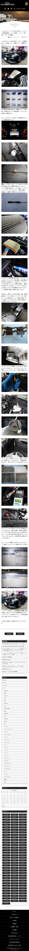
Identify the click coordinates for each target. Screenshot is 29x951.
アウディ (6, 726)
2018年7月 (6, 875)
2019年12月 (14, 865)
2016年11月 (6, 890)
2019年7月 (6, 870)
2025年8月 (6, 824)
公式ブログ (14, 914)
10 (3, 798)
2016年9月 (23, 890)
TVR (5, 716)
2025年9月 (23, 822)
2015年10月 (6, 900)
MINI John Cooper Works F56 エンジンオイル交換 (12, 666)
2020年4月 (6, 862)
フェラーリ (6, 747)
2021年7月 (6, 850)
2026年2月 (6, 819)
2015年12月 (14, 898)
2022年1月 (6, 845)
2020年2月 (23, 862)
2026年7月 (15, 814)
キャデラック (7, 739)
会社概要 (14, 930)
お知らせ (11, 37)
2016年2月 (23, 895)
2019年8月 (23, 867)
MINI (5, 711)
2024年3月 (6, 832)
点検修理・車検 (14, 926)
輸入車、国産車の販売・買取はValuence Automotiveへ (8, 4)
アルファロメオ (7, 734)
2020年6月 (15, 860)
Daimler (5, 695)
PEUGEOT (6, 713)
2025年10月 (14, 822)
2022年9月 (15, 837)
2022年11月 (23, 834)
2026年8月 (6, 814)
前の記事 (9, 633)
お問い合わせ (14, 933)
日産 (5, 782)
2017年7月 (15, 883)
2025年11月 (6, 822)
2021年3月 (15, 852)
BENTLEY (6, 690)
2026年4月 (15, 817)
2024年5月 (15, 829)
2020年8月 (23, 857)
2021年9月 (15, 847)
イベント (6, 737)
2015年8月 (23, 900)
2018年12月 (14, 873)
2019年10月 (6, 867)
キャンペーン (5, 685)
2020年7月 (6, 860)
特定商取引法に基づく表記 (14, 945)
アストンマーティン (8, 729)
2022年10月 (6, 837)
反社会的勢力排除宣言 (14, 942)
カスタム (4, 682)
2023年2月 (6, 834)
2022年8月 (23, 837)
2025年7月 (15, 824)
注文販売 (14, 920)
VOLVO (5, 721)
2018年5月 (15, 875)
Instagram (5, 9)
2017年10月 (14, 880)
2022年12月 (14, 834)
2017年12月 (23, 878)
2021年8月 (23, 847)
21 (18, 800)
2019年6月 (15, 870)
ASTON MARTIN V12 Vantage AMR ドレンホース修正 (13, 643)
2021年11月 (23, 845)
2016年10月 (14, 890)
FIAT (5, 698)
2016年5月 (23, 893)
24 (3, 802)
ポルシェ (6, 753)
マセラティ (6, 761)
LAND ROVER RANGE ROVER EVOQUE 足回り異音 (13, 646)
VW (4, 724)
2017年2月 (6, 888)
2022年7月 (6, 840)
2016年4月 (6, 895)
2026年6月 (23, 814)
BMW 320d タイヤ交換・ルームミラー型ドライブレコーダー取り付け (14, 663)
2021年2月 (23, 852)
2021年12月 (14, 845)
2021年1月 (6, 855)
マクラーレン (7, 758)
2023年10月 (23, 832)
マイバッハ (6, 755)
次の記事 (19, 633)
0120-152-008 (20, 9)
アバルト (6, 731)
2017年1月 (15, 888)
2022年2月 (23, 842)
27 (14, 802)
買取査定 (14, 923)
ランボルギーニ (7, 768)
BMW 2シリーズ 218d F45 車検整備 (9, 671)
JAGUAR (5, 703)
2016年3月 (15, 895)
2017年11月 (6, 880)
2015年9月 (15, 900)
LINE (8, 9)
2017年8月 (6, 883)
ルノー (5, 771)
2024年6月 (6, 829)
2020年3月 (15, 862)
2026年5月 (6, 817)
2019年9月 (15, 867)
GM (4, 700)
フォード (6, 750)
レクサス (6, 774)
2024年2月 (15, 832)
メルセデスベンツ (17, 37)
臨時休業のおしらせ (6, 669)
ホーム (14, 911)
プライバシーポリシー (14, 939)
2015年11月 (23, 898)
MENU (26, 4)
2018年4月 (23, 875)
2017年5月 (6, 885)
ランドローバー (7, 766)
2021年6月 (15, 850)
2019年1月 (6, 873)
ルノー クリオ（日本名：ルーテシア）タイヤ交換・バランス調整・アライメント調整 (14, 653)
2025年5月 (6, 827)
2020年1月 (6, 865)
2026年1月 (15, 819)
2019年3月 (23, 870)
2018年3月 (6, 878)
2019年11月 (23, 865)
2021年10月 (6, 847)
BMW (5, 693)
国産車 (5, 779)
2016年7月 (6, 893)
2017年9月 (23, 880)
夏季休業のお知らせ (6, 659)
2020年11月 (23, 855)
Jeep (5, 706)
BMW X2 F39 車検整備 (7, 657)
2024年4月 (23, 829)
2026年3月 (23, 817)
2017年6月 (23, 883)
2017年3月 (23, 885)
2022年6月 (15, 840)
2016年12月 (23, 888)
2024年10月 (23, 827)
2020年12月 (14, 855)
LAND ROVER (7, 708)
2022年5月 (23, 840)
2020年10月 (6, 857)
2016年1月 (6, 898)
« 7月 (3, 806)
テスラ (5, 745)
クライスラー (7, 742)
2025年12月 (23, 819)
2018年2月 (15, 878)
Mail (11, 9)
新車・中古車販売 (14, 917)
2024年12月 (14, 827)
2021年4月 (6, 852)
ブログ (3, 688)
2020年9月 (15, 857)
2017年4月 (15, 885)
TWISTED (6, 718)
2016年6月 (15, 893)
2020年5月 (23, 860)
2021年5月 (23, 850)
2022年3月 (15, 842)
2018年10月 (23, 873)
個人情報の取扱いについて (14, 936)
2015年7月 (6, 903)
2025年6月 (23, 824)
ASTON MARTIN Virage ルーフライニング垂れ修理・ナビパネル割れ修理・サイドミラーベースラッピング (14, 649)
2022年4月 (6, 842)
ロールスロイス (7, 776)
